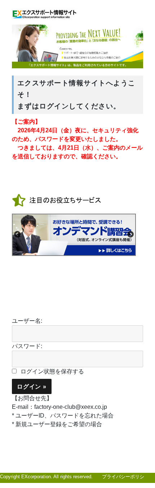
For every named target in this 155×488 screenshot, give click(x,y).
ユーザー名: (27, 321)
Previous (17, 234)
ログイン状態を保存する (52, 371)
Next (130, 234)
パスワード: (27, 346)
